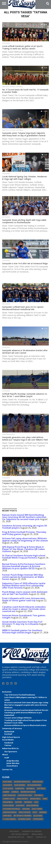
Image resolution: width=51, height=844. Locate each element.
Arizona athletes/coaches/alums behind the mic (26, 710)
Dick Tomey (37, 809)
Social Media (8, 739)
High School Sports (11, 737)
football (38, 795)
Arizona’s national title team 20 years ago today (26, 702)
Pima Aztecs (22, 799)
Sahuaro (28, 802)
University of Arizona (12, 728)
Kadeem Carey (24, 819)
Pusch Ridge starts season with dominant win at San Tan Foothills (24, 593)
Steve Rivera (12, 766)
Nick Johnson (32, 805)
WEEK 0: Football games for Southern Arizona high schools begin (22, 631)
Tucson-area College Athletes (18, 717)
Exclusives (6, 692)
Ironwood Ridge (28, 792)
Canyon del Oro (25, 795)
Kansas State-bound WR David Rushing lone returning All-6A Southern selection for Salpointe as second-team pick (24, 517)
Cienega (15, 792)
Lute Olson (8, 788)
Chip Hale (7, 816)
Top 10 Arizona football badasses (19, 695)
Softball (41, 788)
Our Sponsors (10, 751)
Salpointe (7, 785)
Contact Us (7, 769)
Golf (35, 812)
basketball (35, 799)
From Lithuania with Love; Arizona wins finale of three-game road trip (23, 599)
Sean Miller (37, 782)
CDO (36, 802)
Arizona (26, 809)
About (5, 754)
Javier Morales (13, 763)
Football (8, 734)
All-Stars (38, 816)
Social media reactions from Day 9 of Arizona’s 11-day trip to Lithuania (22, 622)
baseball (31, 788)
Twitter (7, 745)
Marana (42, 812)
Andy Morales (13, 761)
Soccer (18, 802)
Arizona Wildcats (22, 782)
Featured (7, 782)
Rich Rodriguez (34, 785)
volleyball (8, 802)
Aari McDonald (9, 812)
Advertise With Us (10, 748)
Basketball (9, 731)
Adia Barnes (19, 785)
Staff (6, 757)
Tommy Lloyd (9, 799)
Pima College (24, 812)
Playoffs (20, 805)
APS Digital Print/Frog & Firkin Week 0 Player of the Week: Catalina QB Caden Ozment (23, 549)
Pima (45, 799)
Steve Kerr (38, 819)
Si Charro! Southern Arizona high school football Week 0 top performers (23, 556)
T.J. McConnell (9, 819)
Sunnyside (19, 788)
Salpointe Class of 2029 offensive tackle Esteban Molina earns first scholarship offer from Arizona (23, 585)
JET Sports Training (22, 816)
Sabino (6, 792)
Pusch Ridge (8, 805)
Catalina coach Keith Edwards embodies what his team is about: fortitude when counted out (24, 609)
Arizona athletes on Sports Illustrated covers (25, 725)
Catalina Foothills (11, 809)
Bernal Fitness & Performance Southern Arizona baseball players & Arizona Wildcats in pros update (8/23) (23, 566)
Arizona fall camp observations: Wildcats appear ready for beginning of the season (25, 539)
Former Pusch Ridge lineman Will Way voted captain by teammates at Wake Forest (23, 577)
